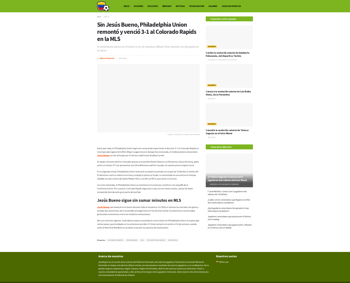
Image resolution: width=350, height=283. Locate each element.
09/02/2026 (211, 99)
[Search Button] (252, 6)
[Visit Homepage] (103, 6)
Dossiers (138, 6)
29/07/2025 (122, 58)
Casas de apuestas (231, 6)
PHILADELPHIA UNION (156, 240)
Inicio (126, 6)
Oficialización (196, 6)
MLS (142, 240)
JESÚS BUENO (132, 240)
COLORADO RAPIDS (115, 240)
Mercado (166, 6)
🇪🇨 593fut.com (222, 262)
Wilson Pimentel (107, 58)
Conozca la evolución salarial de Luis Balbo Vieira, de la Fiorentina (228, 93)
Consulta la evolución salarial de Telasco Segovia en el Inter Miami (227, 132)
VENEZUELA (173, 240)
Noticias (180, 6)
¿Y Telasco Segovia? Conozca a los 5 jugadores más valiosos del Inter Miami (227, 178)
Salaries (212, 6)
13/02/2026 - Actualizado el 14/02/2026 (222, 60)
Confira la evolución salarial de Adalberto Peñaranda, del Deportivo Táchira (227, 54)
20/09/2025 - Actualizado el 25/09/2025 (224, 184)
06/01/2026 (211, 137)
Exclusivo (153, 6)
